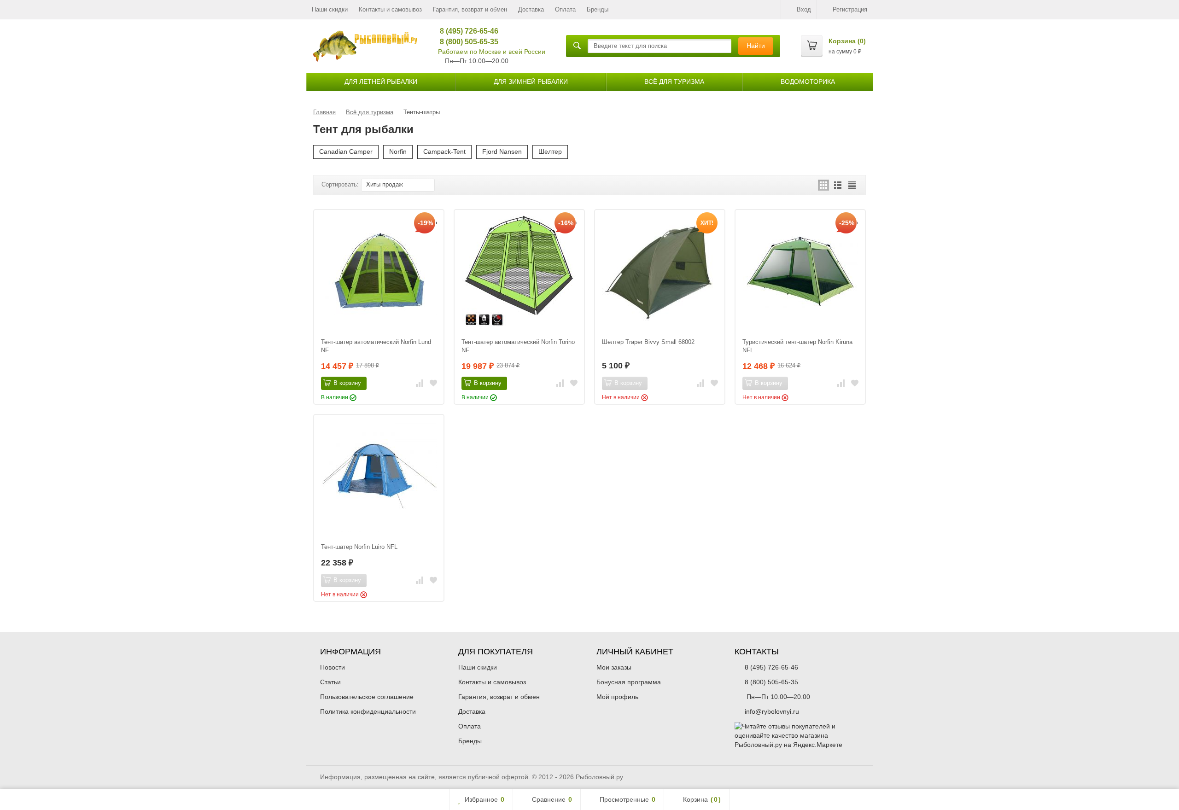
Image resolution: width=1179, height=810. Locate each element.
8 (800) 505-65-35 (466, 42)
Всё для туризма (674, 81)
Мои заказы (613, 667)
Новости (332, 667)
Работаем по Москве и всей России (491, 51)
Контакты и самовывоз (390, 9)
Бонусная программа (628, 682)
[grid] (823, 185)
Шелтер (550, 151)
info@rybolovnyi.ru (772, 711)
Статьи (330, 682)
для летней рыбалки (380, 81)
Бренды (597, 9)
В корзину (347, 382)
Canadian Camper (346, 151)
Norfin (398, 151)
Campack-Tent (444, 151)
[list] (837, 185)
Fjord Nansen (502, 151)
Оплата (565, 9)
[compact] (852, 185)
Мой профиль (617, 696)
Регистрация (850, 9)
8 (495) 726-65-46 (466, 31)
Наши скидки (330, 9)
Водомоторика (808, 81)
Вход (804, 9)
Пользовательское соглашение (367, 696)
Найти (756, 45)
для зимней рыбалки (531, 81)
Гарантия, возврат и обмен (470, 9)
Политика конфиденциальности (368, 711)
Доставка (531, 9)
